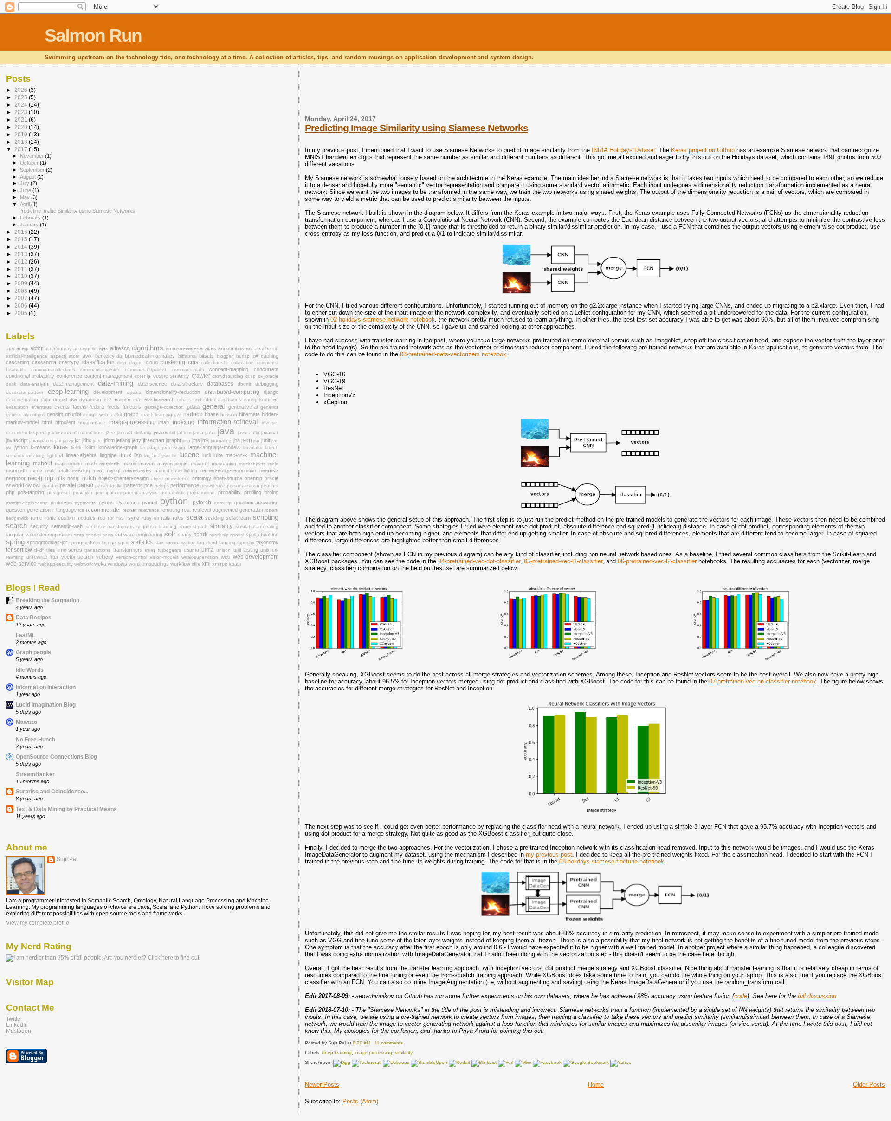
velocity (104, 557)
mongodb (16, 470)
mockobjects (252, 463)
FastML (25, 635)
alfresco (120, 348)
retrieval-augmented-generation (228, 510)
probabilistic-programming (188, 492)
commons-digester (99, 369)
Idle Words (30, 670)
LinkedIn (17, 1025)
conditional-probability (30, 376)
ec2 (108, 399)
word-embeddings (149, 564)
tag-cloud (207, 542)
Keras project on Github (703, 150)
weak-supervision (199, 557)
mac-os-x (236, 455)
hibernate (249, 414)
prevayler (82, 492)
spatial (237, 534)
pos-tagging (31, 492)
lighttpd (55, 455)
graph (131, 414)
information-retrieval (228, 421)
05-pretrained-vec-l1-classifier (563, 561)
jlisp (186, 440)
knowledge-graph (117, 447)
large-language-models (214, 447)
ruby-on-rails (156, 518)
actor (36, 348)
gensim (55, 414)
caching (269, 356)
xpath (235, 564)
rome (36, 518)
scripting (265, 517)
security (39, 526)
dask (11, 384)
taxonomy (267, 542)
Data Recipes (34, 617)
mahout (42, 463)
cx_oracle (268, 376)
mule (50, 470)
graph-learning (156, 414)
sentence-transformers (110, 526)
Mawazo (26, 722)
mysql (113, 470)
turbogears (169, 550)
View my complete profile (37, 923)
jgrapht (173, 440)
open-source (227, 478)
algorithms (147, 348)
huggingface (91, 422)
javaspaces (41, 440)
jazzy (68, 440)
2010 (21, 276)
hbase (212, 414)
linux (125, 455)
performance (184, 485)
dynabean (90, 399)
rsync (132, 518)
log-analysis (156, 455)
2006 (21, 306)
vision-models (164, 557)
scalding (214, 518)
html (47, 422)
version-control (131, 557)
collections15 (215, 362)
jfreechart (153, 440)
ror (111, 518)
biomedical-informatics (150, 356)
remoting (170, 510)
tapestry (245, 542)
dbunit (244, 384)
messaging (224, 463)
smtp (79, 534)
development (107, 392)
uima (207, 550)
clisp (121, 362)
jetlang (123, 440)
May (25, 197)
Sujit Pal (67, 859)
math (91, 463)
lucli (206, 455)
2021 (21, 119)
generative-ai (243, 407)
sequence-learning (156, 526)
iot (96, 432)
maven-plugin (172, 463)
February (31, 217)
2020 (21, 127)
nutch (89, 478)
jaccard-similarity (134, 432)
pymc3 (149, 502)
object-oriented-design (123, 478)
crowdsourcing (228, 376)
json (246, 440)
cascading (17, 362)
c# (255, 356)
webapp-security (55, 564)
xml (206, 563)
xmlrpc (219, 564)
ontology (201, 478)
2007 (21, 298)
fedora (97, 407)
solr (169, 534)
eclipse (122, 399)
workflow (180, 564)
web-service (21, 563)
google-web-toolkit (102, 414)
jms (196, 440)
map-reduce (68, 463)
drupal (60, 399)
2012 (21, 261)
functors (132, 407)
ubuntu (191, 550)
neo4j (35, 478)
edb (137, 399)
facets (80, 407)
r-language (64, 510)
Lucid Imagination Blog (46, 705)
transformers (127, 550)
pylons (106, 502)
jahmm (184, 432)
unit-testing (245, 550)
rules (178, 518)
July (25, 183)
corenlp (142, 376)
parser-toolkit (109, 485)
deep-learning (337, 1052)
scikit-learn (238, 518)
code (740, 995)
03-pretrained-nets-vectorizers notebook (453, 354)
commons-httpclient (145, 369)
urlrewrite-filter (42, 557)
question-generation (28, 510)
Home (596, 1084)
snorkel (93, 534)
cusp (250, 376)
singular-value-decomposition (39, 534)
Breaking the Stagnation (47, 600)
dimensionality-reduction (173, 392)
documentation (22, 399)
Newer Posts (322, 1084)
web (225, 557)
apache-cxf (266, 348)
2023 (21, 112)
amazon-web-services (191, 348)
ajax (103, 348)
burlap (243, 356)
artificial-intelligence (26, 356)
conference (69, 376)
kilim (90, 447)
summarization (180, 542)
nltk (60, 478)
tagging (227, 542)
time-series (69, 550)
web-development (255, 557)
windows (117, 564)
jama (198, 432)
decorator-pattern (24, 392)
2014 (21, 247)
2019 (21, 134)
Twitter (14, 1019)
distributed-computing (232, 392)
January (30, 224)
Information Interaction (46, 687)
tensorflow (19, 550)
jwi (8, 447)
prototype (61, 502)
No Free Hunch (35, 739)
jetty (136, 440)
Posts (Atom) (360, 1101)
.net (10, 348)
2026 (21, 90)
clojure (136, 362)
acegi (22, 348)
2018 (21, 142)
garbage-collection (164, 407)
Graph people (33, 652)
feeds (113, 407)
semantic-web (67, 526)
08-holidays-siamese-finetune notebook (611, 861)
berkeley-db (108, 356)
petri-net (269, 485)
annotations (231, 348)
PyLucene (127, 502)
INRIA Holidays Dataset (623, 150)
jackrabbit (164, 432)
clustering (173, 362)
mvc (98, 470)
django (271, 392)
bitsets (206, 356)
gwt (177, 414)
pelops (162, 485)
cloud (152, 362)
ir (102, 432)
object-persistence (170, 478)
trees (150, 550)
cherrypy (69, 362)
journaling (221, 440)
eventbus (42, 407)
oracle (271, 478)
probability (229, 492)
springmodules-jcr (47, 542)
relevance (148, 510)
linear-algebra (81, 455)
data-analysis (34, 384)
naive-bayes (137, 470)
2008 (21, 291)
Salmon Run (93, 35)
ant (249, 348)
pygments (85, 502)
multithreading (74, 470)
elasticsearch (159, 399)
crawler (201, 376)
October (30, 163)
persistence (212, 485)
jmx (205, 440)
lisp (138, 455)
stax (159, 542)
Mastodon (18, 1031)
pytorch (202, 502)
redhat (129, 510)
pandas (50, 485)
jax (58, 440)
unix (265, 550)
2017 (21, 149)
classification (98, 362)
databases (220, 383)
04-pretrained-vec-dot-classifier (479, 561)
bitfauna (187, 356)
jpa (236, 440)
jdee (97, 440)
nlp (49, 478)
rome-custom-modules (70, 518)
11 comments (388, 1042)
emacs (184, 399)
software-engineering (138, 534)
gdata (193, 407)
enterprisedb (257, 399)
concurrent (266, 369)
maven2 (200, 463)
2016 (21, 232)
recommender (103, 510)
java (226, 431)
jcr (77, 440)
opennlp (253, 478)
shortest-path (193, 526)
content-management (108, 376)
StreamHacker (35, 774)
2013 (21, 254)
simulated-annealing (256, 526)
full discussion (817, 995)
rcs (81, 510)
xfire (196, 564)
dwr (73, 399)
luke (218, 455)
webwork (83, 564)
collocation (242, 362)
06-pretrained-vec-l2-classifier (657, 561)
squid (123, 542)
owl (36, 485)
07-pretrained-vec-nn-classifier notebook (762, 681)
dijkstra (134, 392)
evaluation (17, 407)
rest (186, 510)
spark (200, 534)
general (213, 406)
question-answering (256, 502)
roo (101, 518)
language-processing (162, 447)
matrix (129, 463)
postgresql (58, 492)
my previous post (549, 854)
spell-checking (262, 534)
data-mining (115, 383)
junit (265, 440)
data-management (73, 384)
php (10, 492)
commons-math (188, 369)
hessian (228, 414)
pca (148, 485)
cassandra (44, 362)
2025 (21, 97)
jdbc (86, 440)
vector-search (77, 557)
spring (15, 542)
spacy (185, 534)
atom (74, 356)
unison (223, 550)
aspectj (58, 356)
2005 (21, 313)
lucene (189, 454)
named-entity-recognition (228, 470)
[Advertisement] (413, 96)
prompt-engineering (27, 502)
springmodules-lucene (92, 542)
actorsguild (85, 348)
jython (21, 447)
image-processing (373, 1052)
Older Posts (869, 1084)
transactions (97, 550)
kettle (77, 447)
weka (100, 564)
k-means (41, 447)
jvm (274, 440)
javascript (17, 440)
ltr (174, 455)
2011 (21, 269)
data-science (152, 384)
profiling (252, 492)
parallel (68, 485)
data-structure (187, 384)
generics (269, 407)
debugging (266, 384)
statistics (142, 542)
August (28, 177)
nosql (73, 478)
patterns (133, 485)
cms (193, 362)
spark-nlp (219, 534)
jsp (256, 440)
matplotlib (109, 463)
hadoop (193, 414)
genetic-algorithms (25, 414)
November (32, 156)
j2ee (110, 432)
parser (85, 485)
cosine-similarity (171, 376)
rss (120, 518)
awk (87, 356)
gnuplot (73, 414)
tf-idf (39, 550)
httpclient (65, 422)
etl (275, 399)
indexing (183, 422)
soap (108, 534)
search (16, 525)
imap (163, 422)
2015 (21, 239)
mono (36, 470)
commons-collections (53, 369)
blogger (225, 356)
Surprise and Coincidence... (52, 791)
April (25, 204)
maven (147, 463)
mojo (273, 463)
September (33, 170)
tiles (50, 550)
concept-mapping (228, 369)
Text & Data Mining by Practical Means (66, 809)
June (26, 190)
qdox (219, 502)
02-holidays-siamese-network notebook (382, 319)
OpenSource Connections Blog (56, 757)
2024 (21, 105)
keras (61, 447)
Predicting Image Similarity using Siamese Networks (416, 127)
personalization (243, 485)
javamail (269, 432)
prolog (271, 492)
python (174, 501)
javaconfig (248, 432)
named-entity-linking (176, 470)
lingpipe (108, 455)
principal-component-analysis (126, 492)
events (62, 407)
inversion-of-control (72, 432)
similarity (404, 1052)
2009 (21, 283)
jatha (210, 432)
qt (229, 502)
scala (194, 517)
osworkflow (19, 485)
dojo (45, 399)
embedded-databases (217, 399)
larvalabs (252, 447)
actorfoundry (58, 348)
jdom (109, 440)
